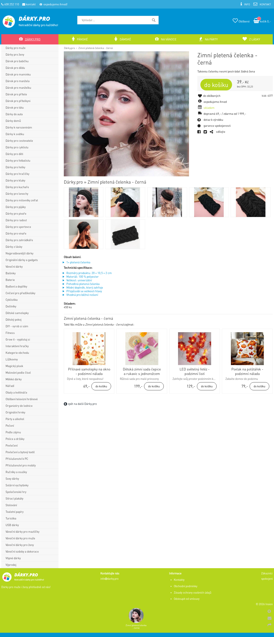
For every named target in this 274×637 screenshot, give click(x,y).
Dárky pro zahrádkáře (19, 240)
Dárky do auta (14, 114)
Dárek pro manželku (18, 87)
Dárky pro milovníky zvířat (22, 200)
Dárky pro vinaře (16, 233)
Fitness (10, 333)
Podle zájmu (13, 432)
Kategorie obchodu (17, 352)
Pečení (10, 425)
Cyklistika (12, 299)
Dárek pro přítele (16, 94)
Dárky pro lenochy (17, 193)
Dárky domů (13, 120)
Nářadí (10, 386)
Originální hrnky (15, 412)
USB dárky (12, 525)
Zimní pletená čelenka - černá (95, 48)
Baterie (10, 280)
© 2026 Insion (264, 604)
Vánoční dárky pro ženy (20, 545)
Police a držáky (15, 439)
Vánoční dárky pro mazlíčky (22, 531)
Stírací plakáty (14, 498)
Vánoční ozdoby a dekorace (22, 551)
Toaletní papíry (15, 511)
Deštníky (11, 306)
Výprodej (11, 564)
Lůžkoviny (12, 359)
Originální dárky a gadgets (22, 260)
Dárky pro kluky (15, 180)
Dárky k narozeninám (19, 127)
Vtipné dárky (13, 558)
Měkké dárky (14, 379)
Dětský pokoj (13, 319)
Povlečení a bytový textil (20, 452)
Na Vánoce (168, 39)
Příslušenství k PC (17, 458)
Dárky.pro (69, 48)
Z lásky (254, 39)
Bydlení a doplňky (16, 286)
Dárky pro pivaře (16, 213)
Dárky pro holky (15, 167)
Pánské (82, 39)
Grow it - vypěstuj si (18, 339)
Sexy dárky (12, 478)
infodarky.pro (109, 578)
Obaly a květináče (16, 392)
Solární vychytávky (17, 485)
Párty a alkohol (15, 419)
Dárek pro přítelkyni (18, 101)
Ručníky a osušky (16, 472)
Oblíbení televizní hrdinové (22, 399)
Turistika (11, 518)
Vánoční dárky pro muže (20, 538)
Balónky (11, 273)
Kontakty (179, 579)
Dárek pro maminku (18, 74)
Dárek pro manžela (18, 81)
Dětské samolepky (17, 313)
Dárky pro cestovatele (19, 140)
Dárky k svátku (15, 134)
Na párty (211, 39)
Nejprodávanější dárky (19, 253)
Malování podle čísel (18, 372)
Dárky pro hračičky (17, 173)
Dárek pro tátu (15, 107)
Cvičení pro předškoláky (20, 293)
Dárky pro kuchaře (17, 187)
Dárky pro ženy (15, 54)
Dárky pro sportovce (18, 227)
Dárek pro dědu (15, 67)
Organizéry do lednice (19, 405)
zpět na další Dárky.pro (82, 403)
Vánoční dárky (14, 266)
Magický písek (14, 366)
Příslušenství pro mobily (21, 465)
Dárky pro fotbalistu (18, 160)
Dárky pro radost (16, 220)
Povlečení (12, 445)
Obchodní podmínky (185, 586)
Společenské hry (16, 492)
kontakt (30, 4)
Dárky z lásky (14, 246)
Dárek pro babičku (17, 61)
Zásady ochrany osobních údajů (192, 592)
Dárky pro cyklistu (17, 147)
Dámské (125, 39)
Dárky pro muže (15, 48)
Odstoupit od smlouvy (187, 598)
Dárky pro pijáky (16, 207)
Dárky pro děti (14, 154)
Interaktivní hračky (17, 346)
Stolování (11, 505)
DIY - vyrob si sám (17, 326)
